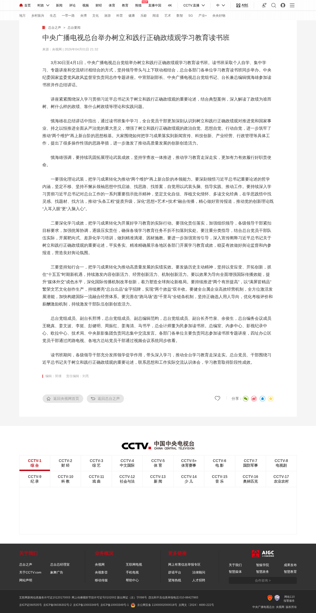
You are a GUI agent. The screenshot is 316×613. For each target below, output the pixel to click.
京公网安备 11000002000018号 (157, 605)
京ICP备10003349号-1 (114, 605)
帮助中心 (132, 580)
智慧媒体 (235, 571)
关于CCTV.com (30, 572)
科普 (119, 15)
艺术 (167, 15)
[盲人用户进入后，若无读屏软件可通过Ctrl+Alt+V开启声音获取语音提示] (264, 5)
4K (170, 5)
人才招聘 (198, 580)
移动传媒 (101, 580)
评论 (72, 5)
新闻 (59, 5)
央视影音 (101, 572)
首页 (27, 5)
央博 (83, 15)
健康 (131, 15)
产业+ (202, 15)
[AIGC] (242, 5)
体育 (112, 5)
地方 (22, 15)
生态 (53, 15)
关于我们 (235, 565)
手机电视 (132, 572)
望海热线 (174, 580)
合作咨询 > (263, 580)
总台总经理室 (60, 564)
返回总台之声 (109, 398)
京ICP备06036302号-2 (57, 605)
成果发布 (290, 565)
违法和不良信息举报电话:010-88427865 (173, 597)
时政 (40, 5)
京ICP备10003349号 (86, 605)
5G (191, 15)
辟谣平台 (174, 572)
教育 (125, 5)
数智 (180, 15)
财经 (99, 5)
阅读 (155, 15)
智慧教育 (290, 571)
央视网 (100, 564)
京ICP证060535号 (30, 605)
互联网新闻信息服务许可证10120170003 (44, 597)
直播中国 (154, 5)
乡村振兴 (37, 15)
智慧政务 (262, 571)
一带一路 (68, 15)
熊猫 (138, 5)
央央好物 (218, 15)
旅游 (107, 15)
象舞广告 (56, 572)
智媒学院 (262, 565)
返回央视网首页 (66, 398)
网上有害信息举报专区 (184, 564)
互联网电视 (134, 564)
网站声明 (25, 580)
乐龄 (143, 15)
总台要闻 (74, 27)
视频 (85, 5)
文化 (95, 15)
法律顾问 (198, 572)
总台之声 (54, 27)
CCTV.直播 (191, 5)
